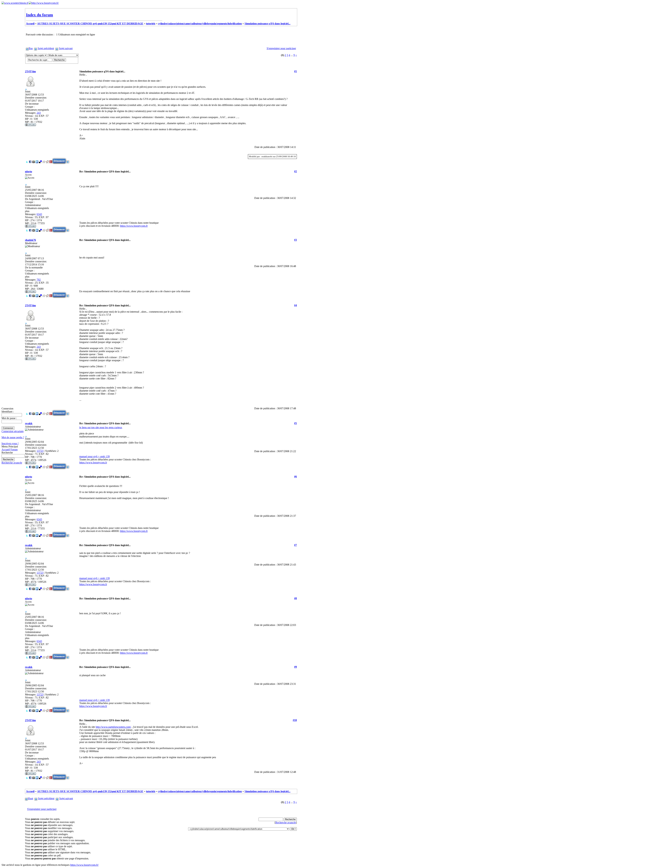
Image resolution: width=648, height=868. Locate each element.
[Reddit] (47, 160)
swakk (28, 423)
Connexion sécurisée (13, 431)
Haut (30, 798)
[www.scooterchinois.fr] (15, 3)
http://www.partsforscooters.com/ (113, 726)
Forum (14, 449)
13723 (40, 450)
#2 (295, 171)
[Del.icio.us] (40, 160)
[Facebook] (30, 160)
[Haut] (67, 160)
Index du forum (39, 15)
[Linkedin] (37, 160)
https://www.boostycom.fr (134, 225)
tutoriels (150, 23)
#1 (295, 71)
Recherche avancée (12, 462)
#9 (295, 666)
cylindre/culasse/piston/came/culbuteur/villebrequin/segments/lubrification (200, 23)
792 (39, 279)
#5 (295, 423)
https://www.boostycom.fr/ (84, 864)
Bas (31, 48)
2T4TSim (30, 71)
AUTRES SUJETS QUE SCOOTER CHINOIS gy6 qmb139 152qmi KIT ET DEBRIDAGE (90, 23)
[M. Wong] (50, 160)
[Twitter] (26, 160)
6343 (39, 214)
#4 (295, 305)
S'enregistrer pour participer (281, 48)
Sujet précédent (46, 48)
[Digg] (43, 160)
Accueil (6, 449)
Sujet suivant (66, 48)
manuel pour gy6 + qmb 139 (94, 456)
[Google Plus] (33, 160)
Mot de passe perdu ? (13, 437)
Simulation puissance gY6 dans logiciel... (267, 23)
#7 (295, 545)
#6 (295, 476)
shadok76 (30, 240)
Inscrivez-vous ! (10, 443)
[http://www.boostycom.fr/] (44, 3)
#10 (295, 720)
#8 (295, 598)
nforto (28, 171)
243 (39, 112)
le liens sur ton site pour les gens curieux (100, 427)
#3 (295, 239)
